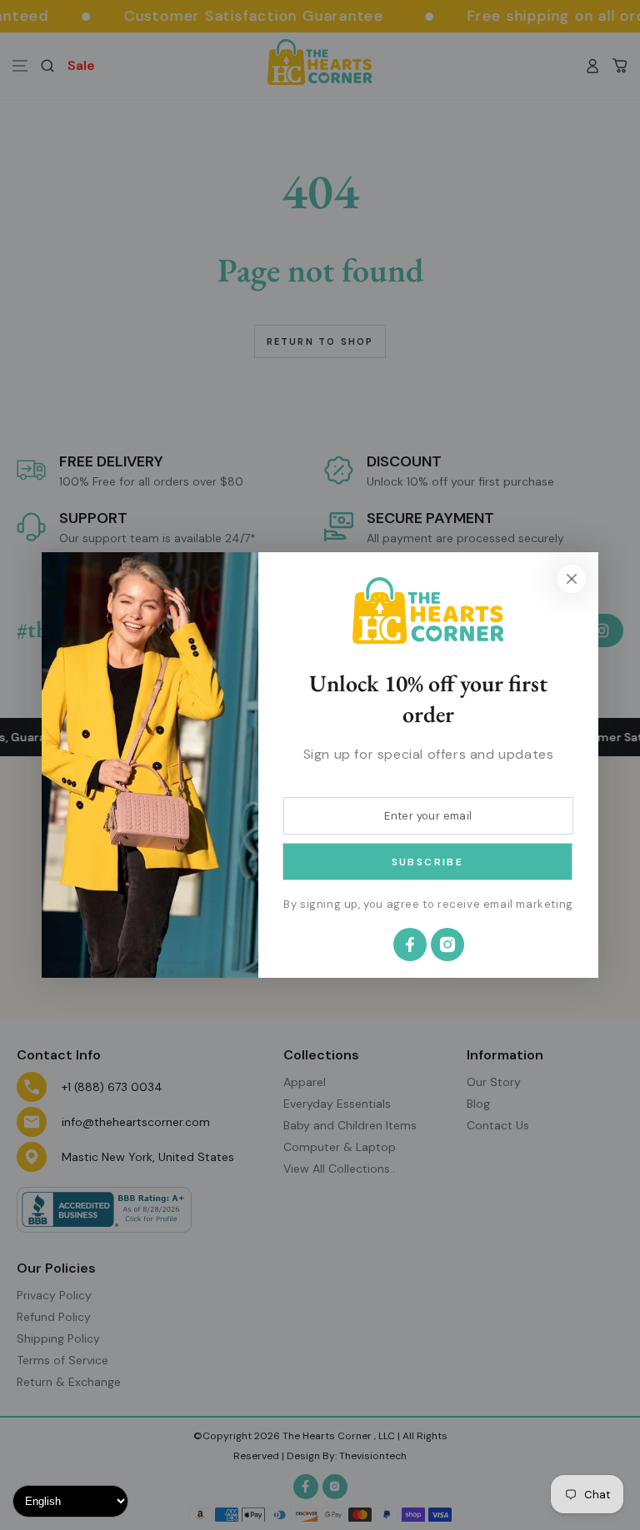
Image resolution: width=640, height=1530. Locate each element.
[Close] (571, 579)
